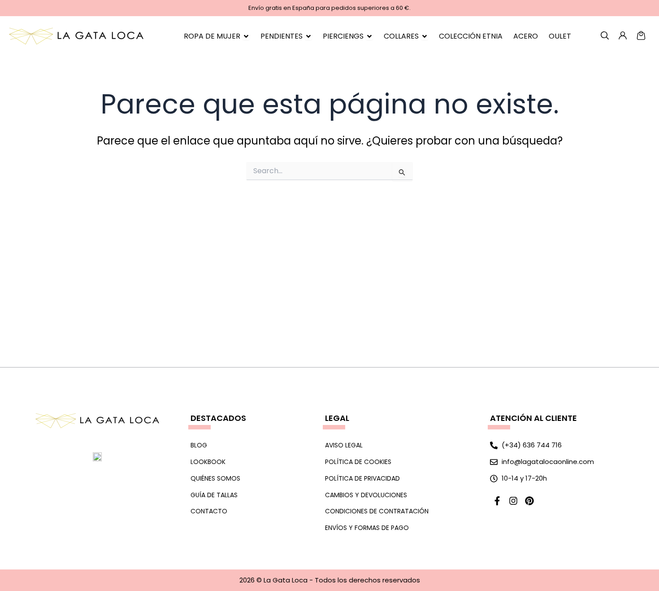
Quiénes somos (215, 478)
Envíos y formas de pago (367, 527)
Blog (199, 445)
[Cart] (641, 35)
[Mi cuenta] (605, 35)
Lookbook (208, 461)
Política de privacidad (362, 478)
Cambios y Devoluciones (366, 494)
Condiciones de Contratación (377, 511)
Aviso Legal (344, 445)
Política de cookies (358, 461)
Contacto (209, 511)
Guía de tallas (214, 494)
